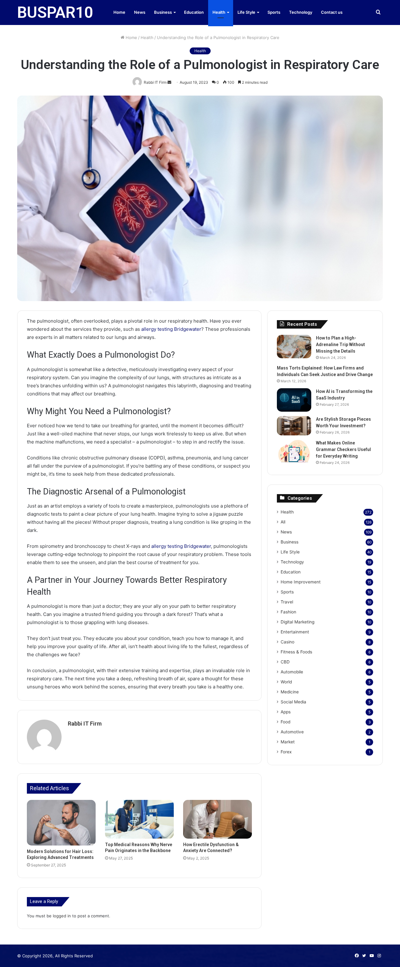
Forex (286, 751)
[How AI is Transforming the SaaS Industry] (294, 400)
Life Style (246, 12)
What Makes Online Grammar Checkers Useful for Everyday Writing (343, 449)
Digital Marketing (297, 621)
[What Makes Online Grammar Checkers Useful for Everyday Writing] (294, 451)
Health (218, 12)
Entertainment (295, 631)
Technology (300, 12)
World (286, 681)
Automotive (292, 731)
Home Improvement (301, 581)
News (139, 12)
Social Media (293, 701)
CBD (285, 661)
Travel (287, 601)
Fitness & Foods (296, 651)
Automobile (292, 671)
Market (288, 741)
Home (119, 12)
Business (163, 12)
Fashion (288, 611)
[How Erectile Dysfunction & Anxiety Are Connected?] (217, 819)
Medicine (290, 691)
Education (194, 12)
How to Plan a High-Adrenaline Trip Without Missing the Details (340, 344)
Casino (287, 641)
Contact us (331, 12)
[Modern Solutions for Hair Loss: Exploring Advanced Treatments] (61, 823)
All (283, 521)
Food (285, 721)
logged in (62, 915)
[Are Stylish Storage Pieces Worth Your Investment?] (294, 425)
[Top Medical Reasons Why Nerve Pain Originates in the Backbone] (139, 819)
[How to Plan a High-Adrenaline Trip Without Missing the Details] (294, 346)
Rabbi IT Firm (85, 723)
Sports (274, 12)
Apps (286, 711)
